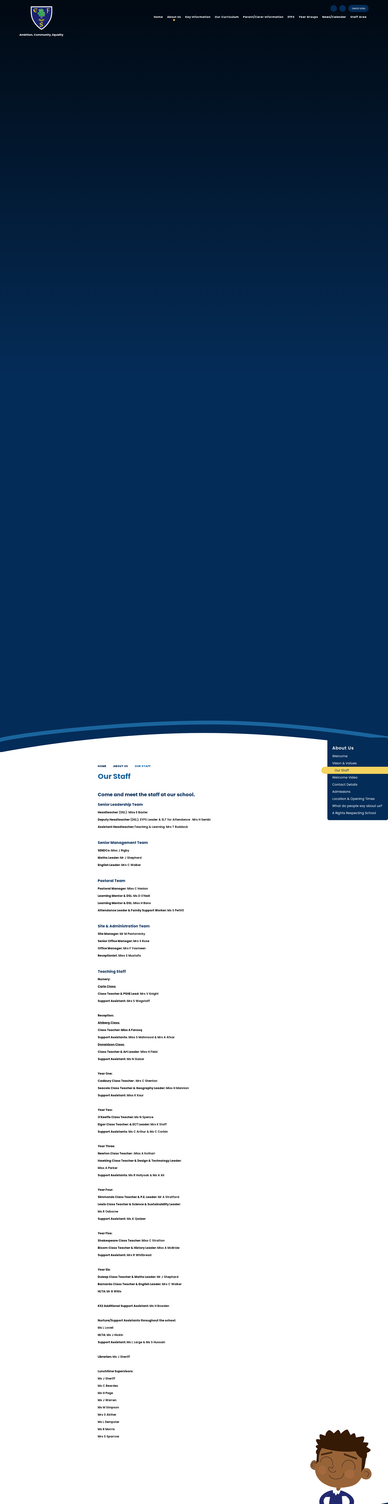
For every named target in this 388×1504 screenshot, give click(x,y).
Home (102, 766)
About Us (120, 766)
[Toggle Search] (342, 8)
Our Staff (143, 766)
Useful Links (358, 8)
